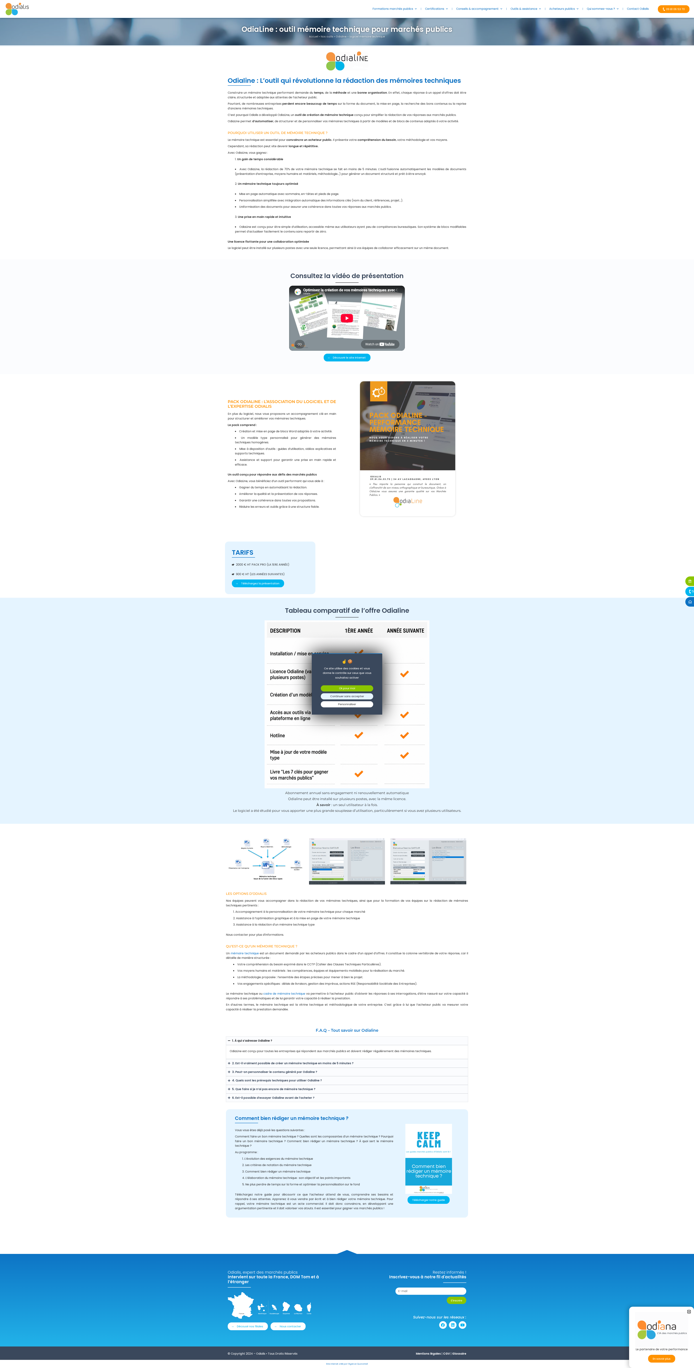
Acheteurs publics (562, 9)
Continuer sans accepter (347, 696)
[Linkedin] (453, 1325)
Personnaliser (347, 704)
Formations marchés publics (392, 9)
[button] (689, 1311)
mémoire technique (245, 953)
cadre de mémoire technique (284, 994)
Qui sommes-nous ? (601, 9)
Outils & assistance (524, 9)
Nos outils (327, 36)
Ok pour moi (347, 688)
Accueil (313, 36)
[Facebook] (443, 1325)
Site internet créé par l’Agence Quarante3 (347, 1363)
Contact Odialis (638, 9)
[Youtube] (462, 1325)
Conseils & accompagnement (477, 9)
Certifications (434, 9)
